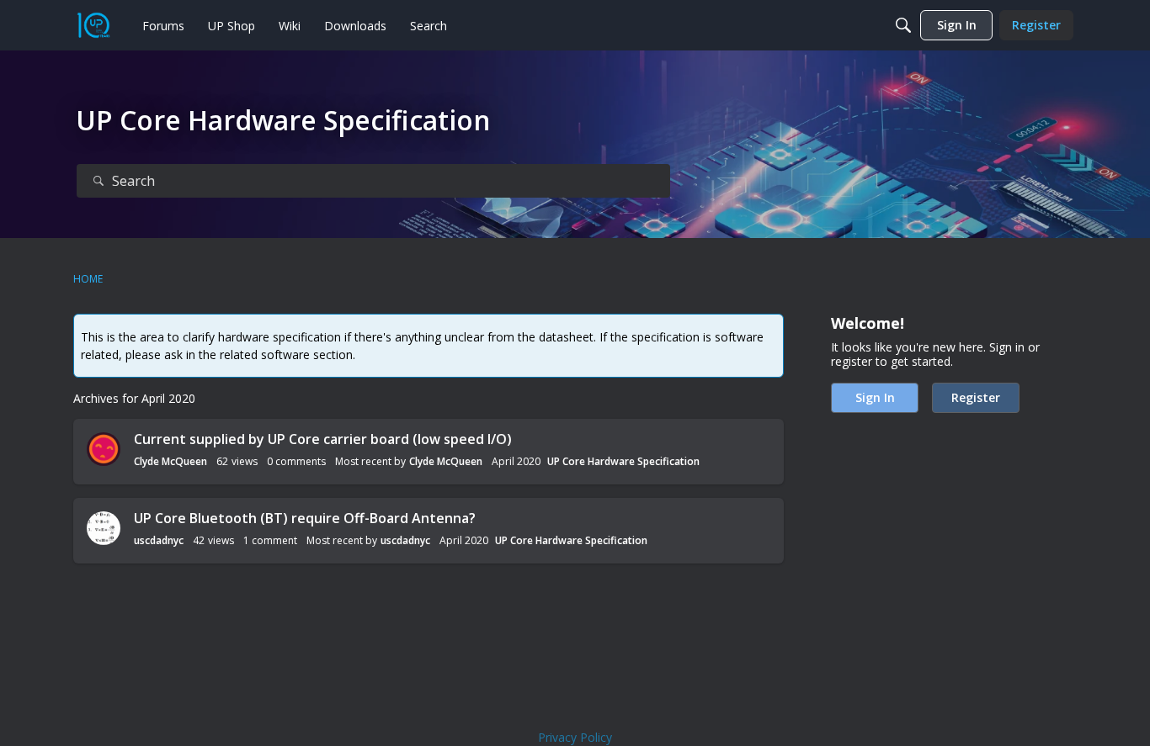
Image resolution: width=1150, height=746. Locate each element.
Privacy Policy (575, 737)
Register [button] (975, 397)
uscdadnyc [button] (159, 540)
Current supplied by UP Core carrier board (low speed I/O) (323, 439)
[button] (103, 449)
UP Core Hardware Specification (623, 461)
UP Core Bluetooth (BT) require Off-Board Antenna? (305, 518)
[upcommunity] (93, 25)
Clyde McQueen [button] (170, 461)
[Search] (903, 25)
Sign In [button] (875, 397)
